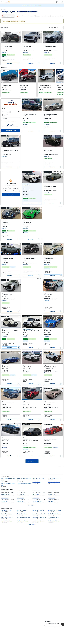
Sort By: (51, 27)
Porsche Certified (6, 220)
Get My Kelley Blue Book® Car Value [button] (11, 121)
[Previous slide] (2, 83)
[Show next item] (40, 177)
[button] (56, 1)
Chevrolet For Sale (5, 494)
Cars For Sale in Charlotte (22, 521)
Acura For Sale (20, 501)
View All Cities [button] (31, 524)
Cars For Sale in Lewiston (53, 517)
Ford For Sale (4, 491)
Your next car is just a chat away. (32, 5)
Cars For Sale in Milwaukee (38, 521)
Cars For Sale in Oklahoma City (39, 517)
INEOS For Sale (35, 498)
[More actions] (19, 63)
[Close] (58, 622)
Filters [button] (20, 16)
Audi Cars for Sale (36, 482)
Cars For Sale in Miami (6, 510)
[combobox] (8, 16)
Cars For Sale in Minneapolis (23, 517)
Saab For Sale (51, 501)
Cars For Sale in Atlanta (6, 521)
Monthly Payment (5, 107)
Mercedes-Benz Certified (29, 329)
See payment (4, 52)
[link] (4, 56)
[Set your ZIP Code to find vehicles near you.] (37, 12)
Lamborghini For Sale (37, 501)
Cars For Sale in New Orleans (54, 510)
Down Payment (5, 114)
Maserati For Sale (36, 491)
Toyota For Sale (4, 498)
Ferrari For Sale (35, 494)
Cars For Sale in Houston (6, 517)
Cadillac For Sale (20, 494)
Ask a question (10, 194)
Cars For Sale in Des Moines (54, 513)
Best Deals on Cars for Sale (54, 482)
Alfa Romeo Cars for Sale (38, 478)
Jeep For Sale (4, 501)
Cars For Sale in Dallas (6, 513)
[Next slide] (61, 83)
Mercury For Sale (52, 491)
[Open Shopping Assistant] (62, 624)
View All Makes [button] (31, 505)
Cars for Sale (2, 9)
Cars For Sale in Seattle (22, 513)
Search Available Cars (11, 130)
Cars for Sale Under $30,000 (54, 478)
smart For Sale (51, 494)
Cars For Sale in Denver (22, 510)
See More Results (32, 461)
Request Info (9, 63)
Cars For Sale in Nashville (38, 510)
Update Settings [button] (16, 126)
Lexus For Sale (20, 491)
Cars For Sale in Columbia (54, 521)
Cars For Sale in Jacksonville (38, 513)
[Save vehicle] (19, 32)
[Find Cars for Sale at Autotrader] (6, 2)
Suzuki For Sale (51, 498)
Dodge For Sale (20, 498)
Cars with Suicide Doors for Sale (24, 483)
